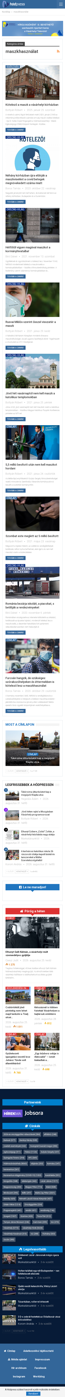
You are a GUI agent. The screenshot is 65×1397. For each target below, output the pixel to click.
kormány (53, 1164)
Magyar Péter (33, 1187)
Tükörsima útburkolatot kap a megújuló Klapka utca (32, 760)
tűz (55, 1222)
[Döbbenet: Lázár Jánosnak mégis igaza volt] (9, 1259)
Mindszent (11, 1193)
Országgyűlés (33, 1204)
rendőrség (47, 1210)
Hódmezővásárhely (15, 1164)
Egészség (13, 66)
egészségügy (12, 1152)
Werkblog (39, 1376)
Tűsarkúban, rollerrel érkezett (33, 1301)
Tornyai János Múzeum (16, 1222)
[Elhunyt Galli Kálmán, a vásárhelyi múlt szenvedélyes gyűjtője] (32, 932)
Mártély (9, 1199)
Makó (51, 1187)
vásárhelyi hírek (33, 1228)
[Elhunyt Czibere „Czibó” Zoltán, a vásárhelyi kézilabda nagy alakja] (12, 835)
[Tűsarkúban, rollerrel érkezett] (9, 1305)
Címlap (11, 426)
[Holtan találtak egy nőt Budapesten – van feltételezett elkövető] (9, 1274)
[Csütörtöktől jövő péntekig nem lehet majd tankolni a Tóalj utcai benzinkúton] (18, 995)
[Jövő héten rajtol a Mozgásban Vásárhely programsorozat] (12, 815)
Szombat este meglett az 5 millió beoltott (32, 536)
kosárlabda (52, 1175)
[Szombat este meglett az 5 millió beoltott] (32, 514)
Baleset (9, 1140)
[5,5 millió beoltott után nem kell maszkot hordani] (32, 442)
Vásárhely (11, 1228)
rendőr (31, 1210)
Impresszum (42, 1359)
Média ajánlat (19, 1359)
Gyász (10, 918)
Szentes (27, 1216)
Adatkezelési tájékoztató (38, 1350)
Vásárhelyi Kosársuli (15, 1234)
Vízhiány (48, 1234)
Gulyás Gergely (50, 1152)
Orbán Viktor (12, 1204)
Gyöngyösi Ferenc (14, 1158)
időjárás (37, 1164)
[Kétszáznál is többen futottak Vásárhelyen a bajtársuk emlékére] (46, 995)
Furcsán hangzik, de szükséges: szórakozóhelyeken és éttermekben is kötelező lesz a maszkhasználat (30, 681)
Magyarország (12, 1187)
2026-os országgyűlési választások (22, 1134)
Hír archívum (19, 1368)
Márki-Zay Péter (45, 1193)
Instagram (19, 1376)
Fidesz (31, 1152)
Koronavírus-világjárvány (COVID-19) (22, 1175)
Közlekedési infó (18, 988)
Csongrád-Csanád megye (43, 1146)
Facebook (40, 1368)
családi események (15, 1146)
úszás (9, 1240)
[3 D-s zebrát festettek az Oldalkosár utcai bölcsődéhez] (9, 1320)
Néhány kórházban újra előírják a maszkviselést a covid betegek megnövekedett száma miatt (26, 179)
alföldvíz (50, 1134)
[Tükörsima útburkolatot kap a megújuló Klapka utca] (32, 748)
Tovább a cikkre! (15, 130)
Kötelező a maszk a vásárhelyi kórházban (32, 104)
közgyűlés (11, 1181)
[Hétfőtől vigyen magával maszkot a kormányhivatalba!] (32, 225)
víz (34, 1234)
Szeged (10, 1216)
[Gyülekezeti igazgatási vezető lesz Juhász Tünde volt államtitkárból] (18, 1041)
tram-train (40, 1222)
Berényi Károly (28, 1140)
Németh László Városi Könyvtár (35, 1199)
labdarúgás (29, 1181)
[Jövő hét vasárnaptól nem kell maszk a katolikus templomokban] (32, 371)
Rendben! (33, 1393)
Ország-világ (15, 137)
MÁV (26, 1193)
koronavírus (11, 1169)
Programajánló (12, 1210)
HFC (32, 1158)
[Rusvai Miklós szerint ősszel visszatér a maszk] (32, 299)
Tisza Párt (44, 1216)
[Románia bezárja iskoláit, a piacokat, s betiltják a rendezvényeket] (32, 581)
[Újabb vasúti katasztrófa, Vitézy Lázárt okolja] (9, 1290)
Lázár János (49, 1181)
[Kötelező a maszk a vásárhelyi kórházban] (32, 82)
